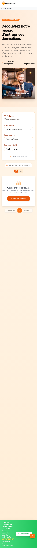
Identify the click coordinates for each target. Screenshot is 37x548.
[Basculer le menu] (33, 3)
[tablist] (18, 171)
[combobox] (18, 129)
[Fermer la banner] (34, 533)
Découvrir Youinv (23, 534)
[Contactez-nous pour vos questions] (32, 536)
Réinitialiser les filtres (18, 198)
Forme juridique (9, 135)
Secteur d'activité (10, 145)
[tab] (16, 171)
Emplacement (9, 125)
